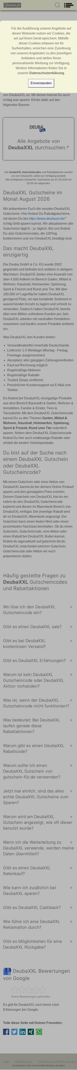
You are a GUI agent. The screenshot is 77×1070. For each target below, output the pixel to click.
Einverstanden (41, 83)
